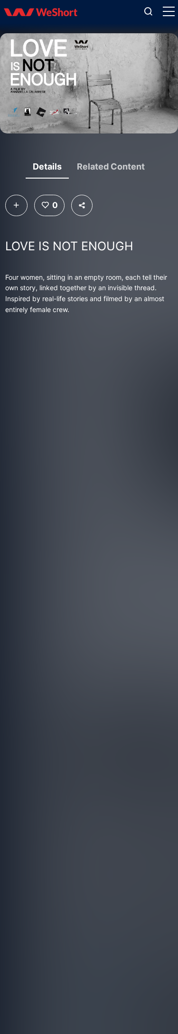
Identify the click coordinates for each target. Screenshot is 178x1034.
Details (47, 166)
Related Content (111, 166)
